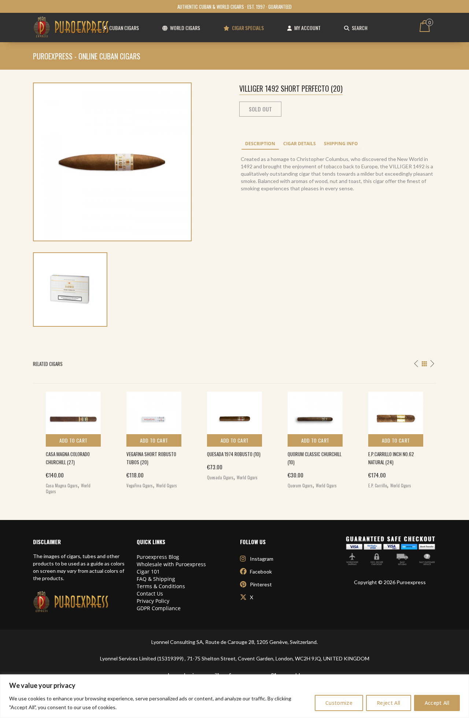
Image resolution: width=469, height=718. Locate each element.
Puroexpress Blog (158, 556)
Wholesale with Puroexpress (171, 564)
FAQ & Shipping (156, 578)
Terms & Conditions (161, 586)
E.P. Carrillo (377, 485)
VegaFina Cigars (139, 485)
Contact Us (150, 593)
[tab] (260, 144)
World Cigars (166, 485)
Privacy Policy (153, 600)
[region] (234, 696)
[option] (73, 441)
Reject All (388, 702)
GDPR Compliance (159, 608)
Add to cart (73, 440)
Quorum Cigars (300, 485)
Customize (338, 702)
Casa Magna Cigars (62, 485)
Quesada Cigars (220, 477)
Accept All (437, 702)
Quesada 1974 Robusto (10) (234, 454)
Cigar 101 (148, 571)
